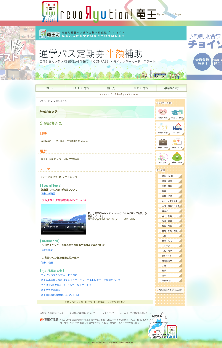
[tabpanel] (111, 53)
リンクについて (107, 313)
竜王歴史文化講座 (50, 290)
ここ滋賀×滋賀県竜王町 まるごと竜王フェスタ (66, 285)
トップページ (43, 101)
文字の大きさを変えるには (126, 94)
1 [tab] (95, 83)
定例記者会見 (60, 101)
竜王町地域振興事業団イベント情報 (60, 295)
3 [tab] (104, 83)
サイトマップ (106, 94)
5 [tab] (113, 83)
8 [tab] (126, 83)
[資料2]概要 (47, 250)
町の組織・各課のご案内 (170, 289)
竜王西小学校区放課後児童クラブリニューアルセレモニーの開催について (81, 280)
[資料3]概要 (47, 262)
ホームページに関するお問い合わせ (135, 313)
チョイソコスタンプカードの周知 (59, 275)
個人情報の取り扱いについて (82, 313)
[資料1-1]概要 (48, 193)
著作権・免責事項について (52, 313)
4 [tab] (108, 83)
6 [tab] (117, 83)
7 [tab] (122, 83)
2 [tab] (99, 83)
